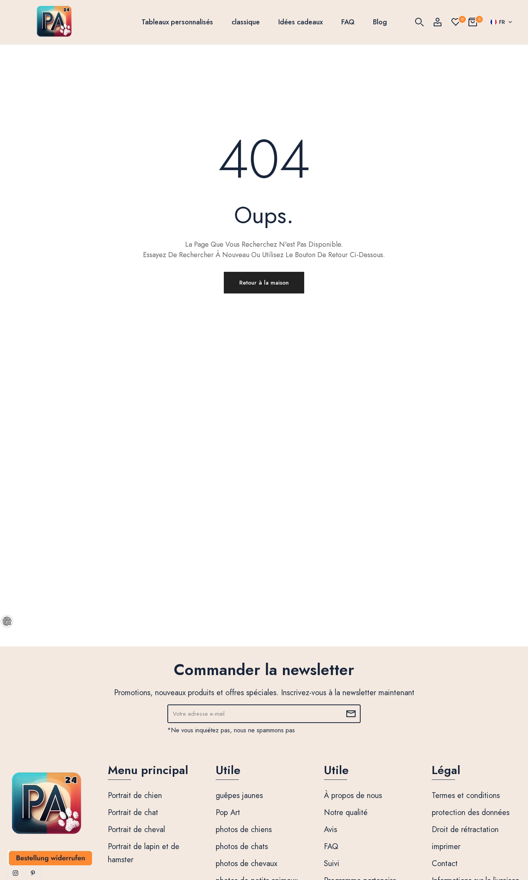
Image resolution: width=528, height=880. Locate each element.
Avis (330, 829)
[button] (501, 22)
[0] (455, 22)
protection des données (470, 812)
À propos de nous (353, 795)
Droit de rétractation (465, 829)
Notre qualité (346, 812)
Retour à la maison (264, 282)
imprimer (446, 846)
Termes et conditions (466, 795)
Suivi (331, 863)
